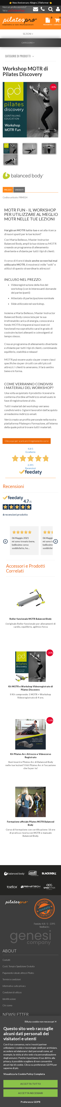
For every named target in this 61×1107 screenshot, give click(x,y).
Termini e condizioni (12, 979)
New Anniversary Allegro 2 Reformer (31, 2)
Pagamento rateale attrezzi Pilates (18, 973)
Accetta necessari (30, 1093)
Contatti (6, 960)
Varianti (19, 189)
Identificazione (9, 999)
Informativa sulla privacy (14, 986)
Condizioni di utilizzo (12, 992)
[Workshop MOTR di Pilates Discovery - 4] (10, 159)
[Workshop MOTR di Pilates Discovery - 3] (48, 148)
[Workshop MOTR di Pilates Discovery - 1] (10, 148)
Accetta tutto (30, 1083)
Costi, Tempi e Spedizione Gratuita (19, 966)
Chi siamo (7, 1005)
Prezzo (8, 189)
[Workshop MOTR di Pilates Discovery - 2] (29, 148)
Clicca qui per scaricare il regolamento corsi (26, 440)
